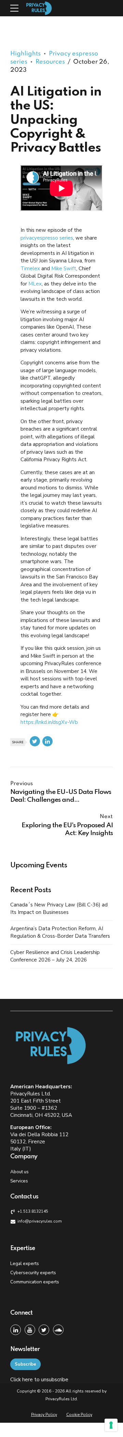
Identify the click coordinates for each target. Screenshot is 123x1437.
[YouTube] (30, 1330)
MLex (35, 283)
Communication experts (34, 1282)
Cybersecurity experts (33, 1272)
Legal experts (24, 1263)
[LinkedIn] (15, 1330)
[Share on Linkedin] (47, 741)
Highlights (25, 54)
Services (19, 1181)
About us (19, 1171)
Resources (50, 62)
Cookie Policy (79, 1414)
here (27, 1379)
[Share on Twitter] (35, 741)
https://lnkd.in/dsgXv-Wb (49, 722)
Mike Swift (63, 268)
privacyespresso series (46, 238)
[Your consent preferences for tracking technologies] (111, 1425)
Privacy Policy (44, 1414)
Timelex (30, 268)
